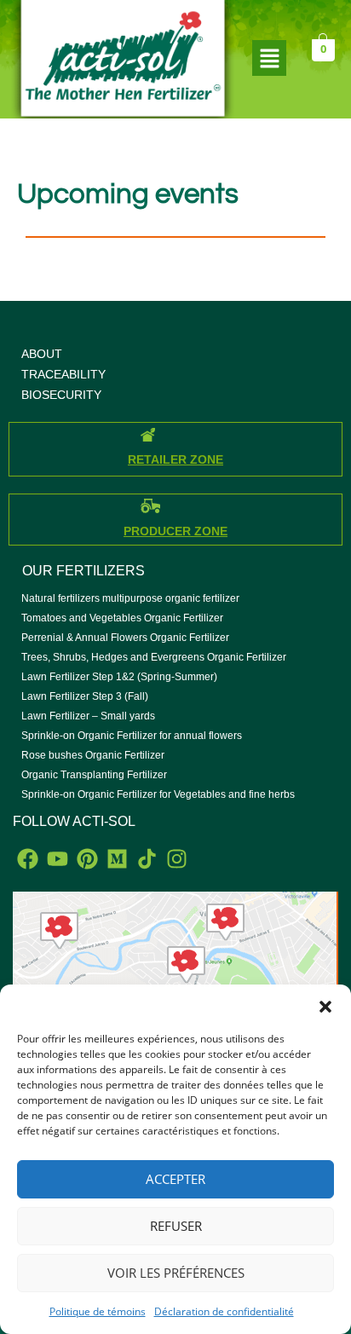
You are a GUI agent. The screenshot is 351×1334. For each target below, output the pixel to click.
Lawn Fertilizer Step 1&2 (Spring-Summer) (119, 677)
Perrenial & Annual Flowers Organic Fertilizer (125, 638)
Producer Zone (175, 531)
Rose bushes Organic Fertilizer (92, 755)
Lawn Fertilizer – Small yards (88, 716)
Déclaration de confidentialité (224, 1311)
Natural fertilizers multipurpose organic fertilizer (130, 598)
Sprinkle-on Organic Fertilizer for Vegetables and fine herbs (158, 794)
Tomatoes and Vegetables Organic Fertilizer (122, 618)
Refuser (176, 1225)
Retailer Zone (175, 459)
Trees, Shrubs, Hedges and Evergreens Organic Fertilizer (153, 657)
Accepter (175, 1178)
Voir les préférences (176, 1272)
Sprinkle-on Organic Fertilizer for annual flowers (131, 736)
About (41, 354)
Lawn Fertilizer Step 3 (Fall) (84, 696)
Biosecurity (61, 394)
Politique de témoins (97, 1311)
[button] (325, 1005)
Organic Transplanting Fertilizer (94, 775)
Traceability (63, 374)
